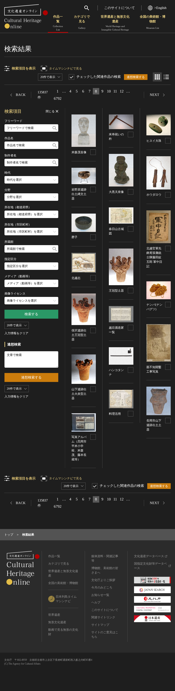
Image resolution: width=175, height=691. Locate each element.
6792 (57, 98)
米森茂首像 (78, 152)
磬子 (74, 237)
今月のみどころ (101, 587)
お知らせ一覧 (100, 595)
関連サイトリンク (103, 617)
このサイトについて (119, 8)
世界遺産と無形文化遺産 (115, 23)
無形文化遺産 (57, 622)
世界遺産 (54, 614)
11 (115, 91)
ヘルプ (95, 602)
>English (160, 8)
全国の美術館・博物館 (152, 22)
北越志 (75, 278)
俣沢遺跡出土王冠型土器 (78, 335)
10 (109, 91)
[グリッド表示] (157, 76)
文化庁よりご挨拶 (103, 580)
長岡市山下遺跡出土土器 (153, 425)
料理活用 (115, 413)
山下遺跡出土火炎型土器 (78, 394)
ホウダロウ (153, 194)
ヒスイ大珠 (153, 140)
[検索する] (54, 128)
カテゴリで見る (82, 22)
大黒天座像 (116, 192)
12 (122, 91)
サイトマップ (100, 624)
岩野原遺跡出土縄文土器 (78, 194)
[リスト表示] (166, 76)
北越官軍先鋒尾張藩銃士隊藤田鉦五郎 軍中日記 (154, 257)
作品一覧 (58, 23)
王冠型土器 (116, 290)
